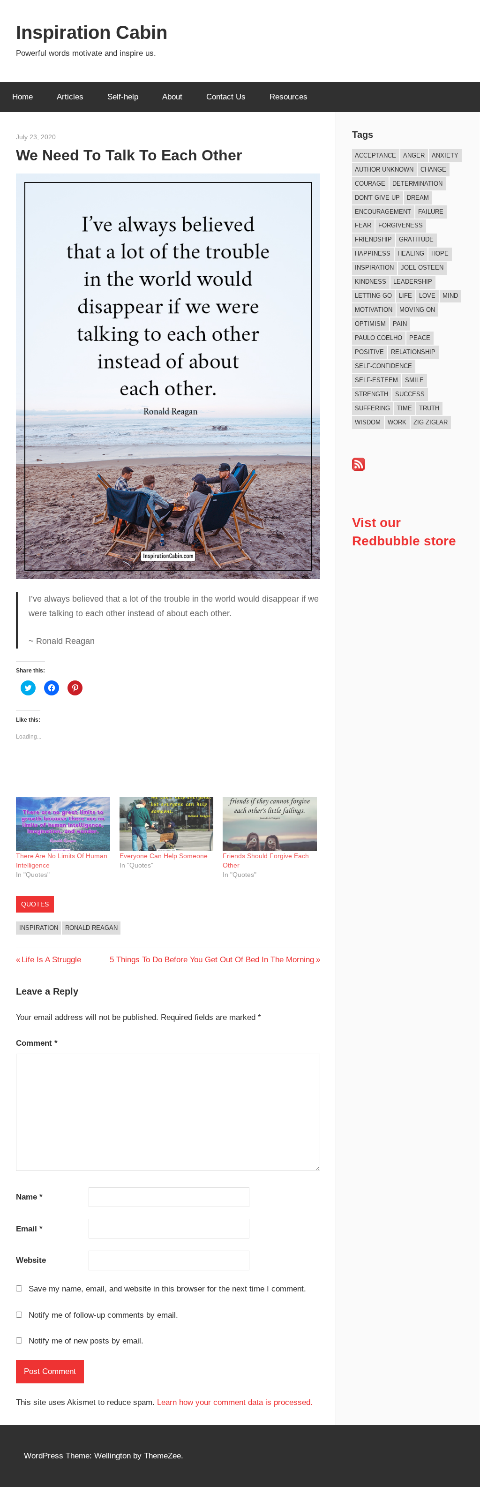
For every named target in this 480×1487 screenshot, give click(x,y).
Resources (289, 96)
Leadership (412, 281)
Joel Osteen (422, 267)
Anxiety (445, 155)
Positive (369, 351)
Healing (411, 253)
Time (404, 408)
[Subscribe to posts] (358, 468)
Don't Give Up (377, 197)
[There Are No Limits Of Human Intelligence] (63, 824)
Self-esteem (376, 380)
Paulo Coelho (378, 337)
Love (427, 295)
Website (31, 1260)
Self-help (122, 96)
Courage (370, 183)
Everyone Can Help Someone (164, 856)
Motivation (373, 309)
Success (410, 394)
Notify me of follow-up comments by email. (103, 1315)
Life (405, 295)
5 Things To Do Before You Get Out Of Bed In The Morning (212, 959)
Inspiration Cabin (91, 32)
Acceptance (375, 155)
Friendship (373, 239)
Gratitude (416, 239)
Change (433, 169)
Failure (430, 211)
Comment (37, 1043)
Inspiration (38, 927)
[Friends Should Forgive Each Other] (270, 824)
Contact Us (226, 96)
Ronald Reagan (91, 927)
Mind (450, 295)
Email (29, 1228)
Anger (414, 155)
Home (22, 96)
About (172, 96)
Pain (400, 323)
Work (397, 422)
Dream (418, 197)
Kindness (370, 281)
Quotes (35, 904)
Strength (371, 394)
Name (29, 1197)
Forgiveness (400, 225)
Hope (440, 253)
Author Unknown (384, 169)
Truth (429, 408)
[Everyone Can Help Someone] (167, 824)
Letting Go (373, 295)
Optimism (370, 323)
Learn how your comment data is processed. (235, 1402)
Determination (417, 183)
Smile (414, 380)
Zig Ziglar (430, 422)
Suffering (372, 408)
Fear (363, 225)
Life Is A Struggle (51, 959)
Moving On (417, 309)
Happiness (372, 253)
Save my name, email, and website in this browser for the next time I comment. (167, 1288)
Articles (70, 96)
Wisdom (368, 422)
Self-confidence (383, 366)
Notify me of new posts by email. (86, 1340)
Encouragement (383, 211)
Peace (419, 337)
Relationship (413, 351)
